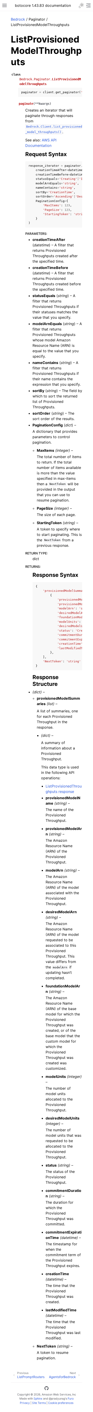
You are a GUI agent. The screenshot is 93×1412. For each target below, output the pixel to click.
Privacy (25, 1403)
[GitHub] (46, 1389)
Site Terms (39, 1403)
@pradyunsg (57, 1398)
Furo (71, 1398)
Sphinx (38, 1398)
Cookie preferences (60, 1403)
